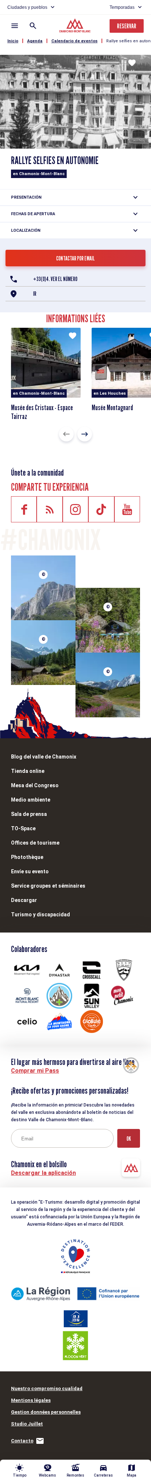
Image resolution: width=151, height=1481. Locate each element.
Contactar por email (75, 258)
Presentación (26, 197)
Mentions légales (31, 1400)
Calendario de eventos (74, 41)
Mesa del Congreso (35, 785)
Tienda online (27, 771)
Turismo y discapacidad (40, 914)
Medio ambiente (30, 800)
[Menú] (14, 25)
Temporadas (122, 7)
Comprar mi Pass (35, 1070)
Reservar (126, 26)
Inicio (12, 41)
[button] (66, 434)
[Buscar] (33, 25)
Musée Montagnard (112, 407)
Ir (34, 293)
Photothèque (27, 857)
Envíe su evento (30, 871)
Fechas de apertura (33, 214)
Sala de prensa (29, 814)
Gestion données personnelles (46, 1412)
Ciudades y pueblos (27, 7)
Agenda (35, 41)
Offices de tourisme (35, 843)
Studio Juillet (27, 1424)
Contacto (22, 1440)
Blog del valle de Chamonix (43, 757)
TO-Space (23, 828)
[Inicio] (75, 26)
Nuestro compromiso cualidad (46, 1388)
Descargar (24, 900)
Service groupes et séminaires (48, 886)
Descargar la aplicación (43, 1172)
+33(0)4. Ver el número (55, 279)
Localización (25, 230)
